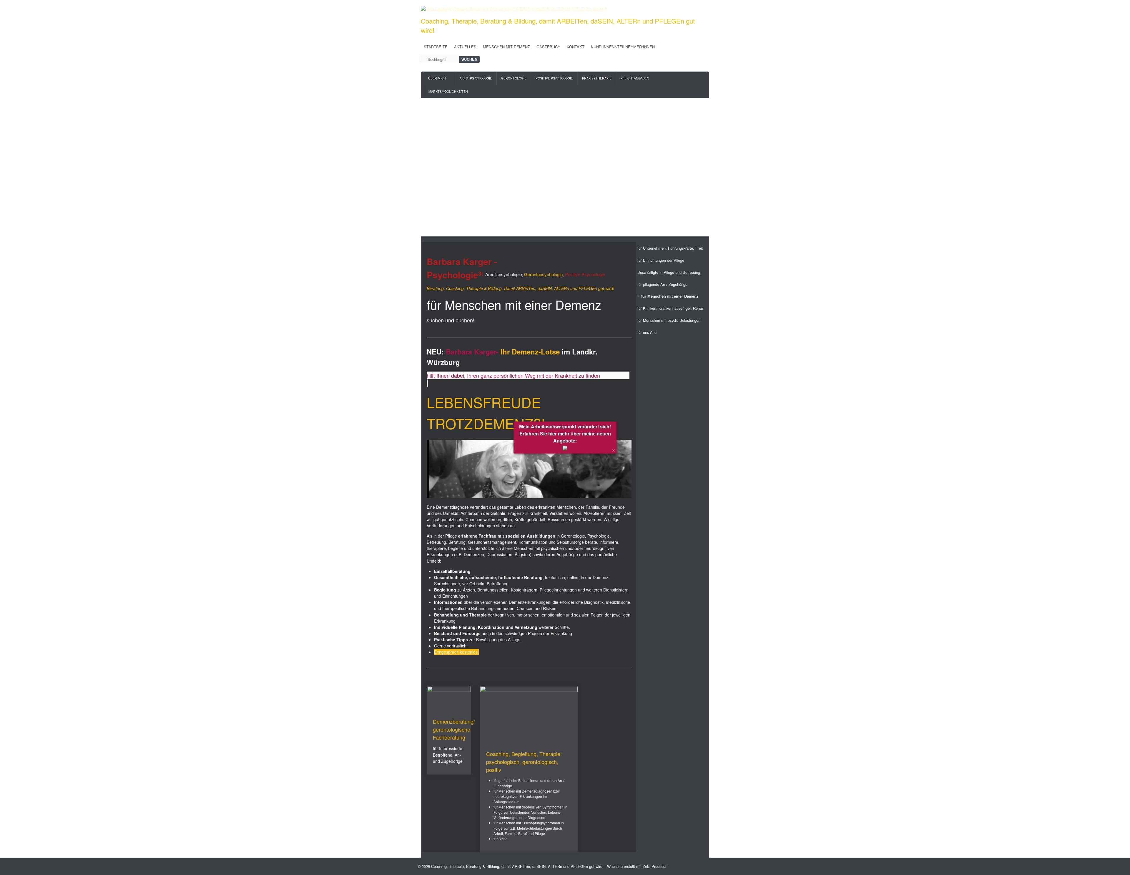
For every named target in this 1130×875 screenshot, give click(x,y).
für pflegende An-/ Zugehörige (662, 284)
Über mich (437, 78)
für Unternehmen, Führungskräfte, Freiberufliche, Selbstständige (670, 248)
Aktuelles (465, 46)
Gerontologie (513, 78)
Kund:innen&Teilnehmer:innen (623, 46)
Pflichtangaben (635, 78)
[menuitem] (439, 78)
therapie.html (529, 768)
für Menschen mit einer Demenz (669, 296)
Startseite (436, 46)
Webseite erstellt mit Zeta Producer (637, 866)
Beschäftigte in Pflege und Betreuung (668, 272)
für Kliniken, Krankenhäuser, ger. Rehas (670, 308)
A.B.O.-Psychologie (476, 78)
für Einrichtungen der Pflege (660, 260)
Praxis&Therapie (596, 78)
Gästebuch (548, 46)
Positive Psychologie (554, 78)
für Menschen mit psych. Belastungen (668, 320)
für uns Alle (647, 332)
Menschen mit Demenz (506, 46)
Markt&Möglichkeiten (448, 91)
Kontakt (575, 46)
